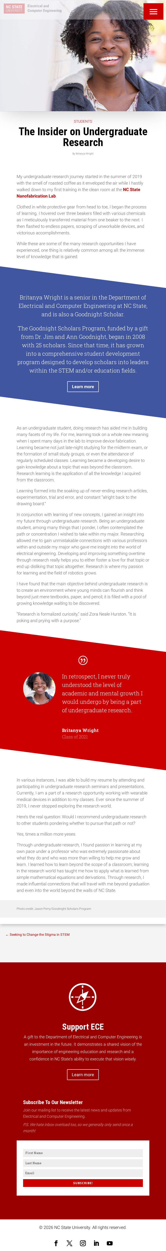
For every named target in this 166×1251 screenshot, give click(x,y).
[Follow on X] (69, 1243)
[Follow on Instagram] (83, 1243)
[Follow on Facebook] (56, 1243)
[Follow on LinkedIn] (96, 1243)
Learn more (83, 386)
